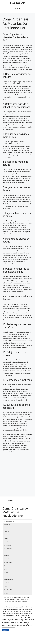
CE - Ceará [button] (6, 572)
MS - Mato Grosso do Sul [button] (8, 579)
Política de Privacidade (8, 627)
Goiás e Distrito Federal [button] (8, 576)
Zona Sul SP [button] (6, 531)
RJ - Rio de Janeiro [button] (7, 545)
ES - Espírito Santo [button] (7, 552)
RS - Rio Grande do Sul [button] (8, 562)
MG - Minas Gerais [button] (8, 548)
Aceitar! (5, 630)
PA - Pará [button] (6, 593)
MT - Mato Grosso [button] (7, 582)
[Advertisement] (17, 473)
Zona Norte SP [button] (7, 524)
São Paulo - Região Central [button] (9, 521)
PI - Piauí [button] (5, 586)
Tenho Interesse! (24, 5)
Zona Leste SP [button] (7, 528)
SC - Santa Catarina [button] (8, 558)
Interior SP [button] (6, 541)
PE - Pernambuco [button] (7, 565)
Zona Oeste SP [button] (7, 534)
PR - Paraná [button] (6, 555)
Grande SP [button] (6, 538)
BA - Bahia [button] (6, 569)
